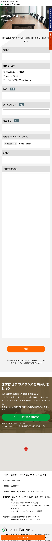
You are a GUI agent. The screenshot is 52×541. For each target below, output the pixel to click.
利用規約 (28, 363)
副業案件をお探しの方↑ (50, 19)
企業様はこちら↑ (50, 40)
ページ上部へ (48, 537)
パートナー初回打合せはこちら (26, 417)
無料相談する (23, 537)
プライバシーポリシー (17, 363)
